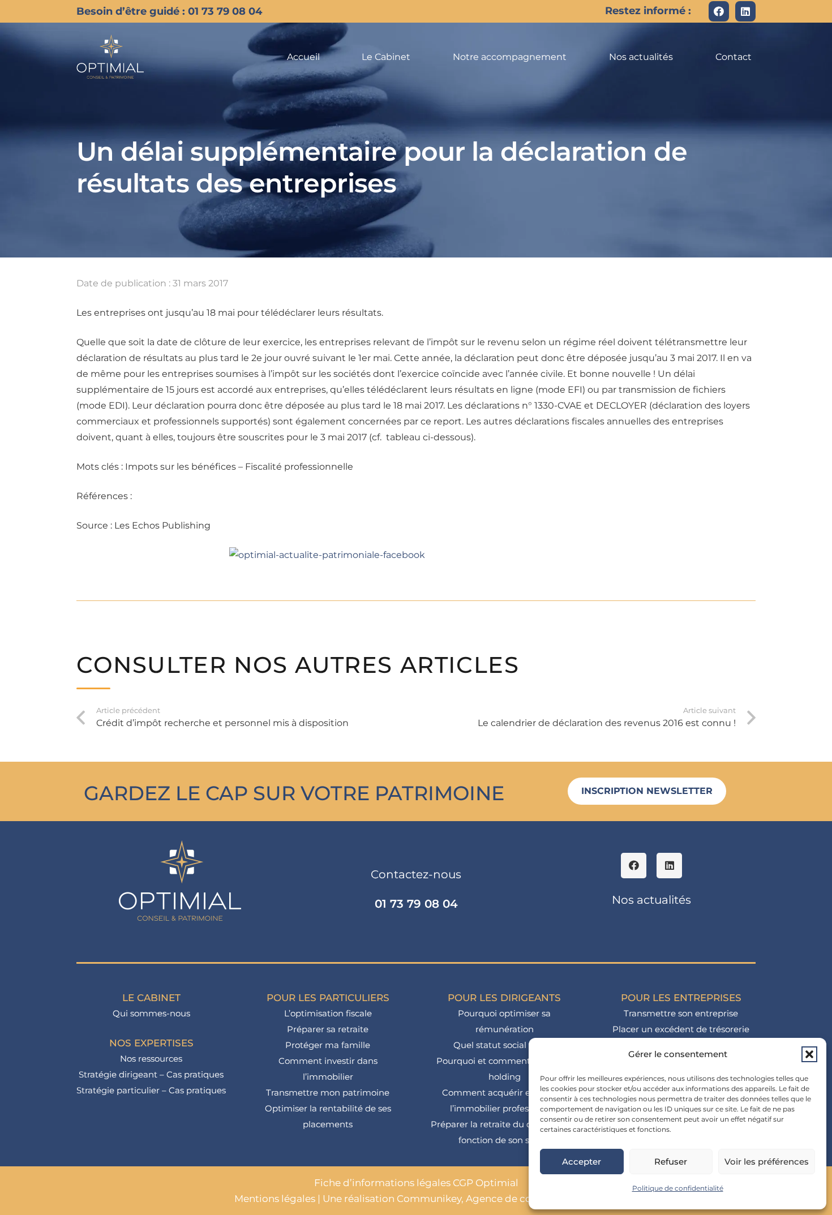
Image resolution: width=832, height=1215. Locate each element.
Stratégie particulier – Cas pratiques (151, 1090)
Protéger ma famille (327, 1045)
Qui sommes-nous (151, 1013)
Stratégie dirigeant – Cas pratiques (151, 1074)
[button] (809, 1054)
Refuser (670, 1161)
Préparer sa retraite (327, 1029)
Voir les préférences (766, 1161)
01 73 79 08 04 (416, 904)
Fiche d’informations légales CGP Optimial (416, 1182)
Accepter (581, 1161)
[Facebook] (719, 11)
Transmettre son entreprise (681, 1013)
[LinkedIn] (745, 11)
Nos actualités (651, 900)
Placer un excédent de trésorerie (680, 1029)
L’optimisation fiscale (328, 1013)
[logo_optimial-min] (110, 56)
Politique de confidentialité (677, 1188)
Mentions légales (274, 1198)
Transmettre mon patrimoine (327, 1092)
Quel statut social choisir (504, 1045)
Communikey (429, 1198)
